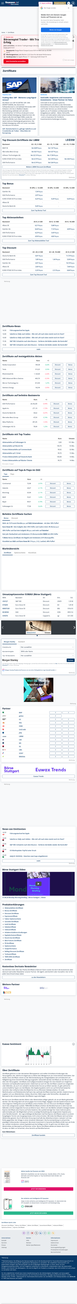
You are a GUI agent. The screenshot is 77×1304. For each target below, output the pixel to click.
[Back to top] (72, 1302)
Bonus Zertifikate (20, 1225)
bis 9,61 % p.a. (37, 152)
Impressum (54, 1240)
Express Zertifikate (19, 1227)
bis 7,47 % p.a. (53, 148)
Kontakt (4, 1240)
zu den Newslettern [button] (39, 977)
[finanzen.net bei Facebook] (28, 1233)
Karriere (4, 1243)
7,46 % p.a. (71, 267)
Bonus (70, 365)
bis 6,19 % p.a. (37, 162)
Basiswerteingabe (8, 651)
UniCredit (22, 730)
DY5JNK (5, 605)
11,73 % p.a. (70, 256)
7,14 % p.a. (55, 229)
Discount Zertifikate (8, 1225)
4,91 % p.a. (39, 263)
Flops (12, 474)
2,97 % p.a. (39, 195)
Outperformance (11, 949)
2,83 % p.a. (39, 267)
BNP (20, 713)
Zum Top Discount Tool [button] (38, 275)
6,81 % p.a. (39, 256)
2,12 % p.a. (56, 270)
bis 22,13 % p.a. (36, 155)
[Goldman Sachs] (4, 719)
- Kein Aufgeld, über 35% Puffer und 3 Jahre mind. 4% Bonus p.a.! (30, 527)
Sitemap (4, 1247)
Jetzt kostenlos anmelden (16, 61)
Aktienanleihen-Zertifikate (14, 908)
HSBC (21, 726)
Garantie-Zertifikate (12, 922)
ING (20, 723)
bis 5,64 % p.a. (53, 162)
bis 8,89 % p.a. (37, 148)
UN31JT (5, 601)
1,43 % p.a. (56, 259)
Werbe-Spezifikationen (33, 1245)
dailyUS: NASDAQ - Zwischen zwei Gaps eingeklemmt (29, 856)
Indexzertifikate (10, 930)
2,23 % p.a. (39, 270)
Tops (5, 474)
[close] (68, 8)
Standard (21, 642)
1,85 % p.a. (39, 259)
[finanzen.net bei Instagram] (24, 1233)
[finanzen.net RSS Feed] (53, 1233)
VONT (21, 753)
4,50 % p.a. (39, 236)
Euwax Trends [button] (39, 776)
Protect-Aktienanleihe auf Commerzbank (17, 449)
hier (56, 663)
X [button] (73, 37)
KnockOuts (32, 553)
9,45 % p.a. (39, 206)
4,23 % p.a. (39, 199)
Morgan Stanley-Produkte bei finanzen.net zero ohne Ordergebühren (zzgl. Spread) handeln (30, 670)
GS (20, 719)
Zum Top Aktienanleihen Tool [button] (38, 241)
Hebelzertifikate (10, 927)
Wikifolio (22, 757)
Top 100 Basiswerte (8, 655)
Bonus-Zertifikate (11, 911)
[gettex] (4, 716)
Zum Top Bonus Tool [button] (38, 210)
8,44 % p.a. (39, 229)
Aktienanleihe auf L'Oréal (11, 453)
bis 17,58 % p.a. (52, 155)
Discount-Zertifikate (12, 913)
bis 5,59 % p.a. (53, 159)
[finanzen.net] (12, 2)
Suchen (70, 660)
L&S (20, 740)
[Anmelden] (73, 3)
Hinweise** (22, 175)
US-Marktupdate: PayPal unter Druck (23, 850)
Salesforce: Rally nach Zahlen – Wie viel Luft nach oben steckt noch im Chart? (37, 334)
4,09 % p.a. (71, 229)
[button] (45, 3)
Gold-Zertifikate (10, 924)
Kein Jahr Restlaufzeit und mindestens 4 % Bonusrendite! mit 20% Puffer (30, 534)
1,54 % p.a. (39, 192)
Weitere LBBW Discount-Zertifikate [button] (38, 167)
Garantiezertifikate (45, 1225)
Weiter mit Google (55, 30)
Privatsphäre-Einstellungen (59, 1250)
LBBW (21, 736)
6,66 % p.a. (71, 270)
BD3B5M (5, 612)
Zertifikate (11, 32)
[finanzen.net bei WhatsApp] (49, 1233)
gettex (21, 716)
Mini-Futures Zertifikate (13, 941)
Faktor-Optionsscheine (13, 919)
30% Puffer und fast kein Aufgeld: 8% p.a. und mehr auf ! (25, 530)
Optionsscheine (19, 553)
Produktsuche (6, 647)
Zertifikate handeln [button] (38, 1135)
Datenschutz (55, 1243)
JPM (20, 733)
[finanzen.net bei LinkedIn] (40, 1233)
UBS (20, 750)
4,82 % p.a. (55, 236)
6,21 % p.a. (39, 225)
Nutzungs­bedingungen (58, 1247)
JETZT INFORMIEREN (38, 1189)
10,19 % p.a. (70, 263)
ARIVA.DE (72, 1276)
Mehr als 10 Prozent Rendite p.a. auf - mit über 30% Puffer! (30, 523)
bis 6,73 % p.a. (37, 159)
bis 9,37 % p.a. (53, 152)
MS (20, 743)
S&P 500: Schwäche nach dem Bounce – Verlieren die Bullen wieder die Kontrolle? (39, 341)
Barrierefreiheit (56, 1252)
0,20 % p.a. (55, 199)
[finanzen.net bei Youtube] (32, 1233)
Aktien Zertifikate (33, 1225)
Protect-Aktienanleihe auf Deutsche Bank (17, 457)
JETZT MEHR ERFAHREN (38, 1213)
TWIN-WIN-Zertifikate (12, 957)
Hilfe (27, 1240)
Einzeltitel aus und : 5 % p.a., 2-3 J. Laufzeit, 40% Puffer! (28, 541)
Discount (58, 365)
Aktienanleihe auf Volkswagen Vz (14, 442)
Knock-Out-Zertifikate (12, 938)
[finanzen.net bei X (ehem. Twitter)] (36, 1233)
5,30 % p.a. (71, 259)
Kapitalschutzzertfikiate (13, 935)
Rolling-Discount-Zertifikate (14, 951)
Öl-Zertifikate (9, 943)
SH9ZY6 (5, 616)
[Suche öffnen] (68, 3)
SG (20, 746)
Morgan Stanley (9, 642)
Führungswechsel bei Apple (19, 330)
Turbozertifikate (10, 954)
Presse (4, 1245)
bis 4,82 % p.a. (70, 159)
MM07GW (5, 608)
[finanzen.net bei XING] (45, 1233)
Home (3, 32)
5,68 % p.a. (55, 225)
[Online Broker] (13, 4)
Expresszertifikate (11, 916)
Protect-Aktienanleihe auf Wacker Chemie (17, 460)
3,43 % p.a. (55, 233)
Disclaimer (54, 1245)
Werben (28, 1243)
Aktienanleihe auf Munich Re (12, 446)
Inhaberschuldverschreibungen (16, 932)
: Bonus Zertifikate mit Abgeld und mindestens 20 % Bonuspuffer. (28, 538)
